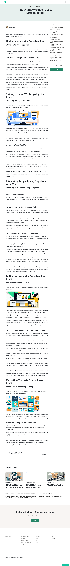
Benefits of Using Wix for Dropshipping (55, 32)
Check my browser (24, 540)
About (37, 540)
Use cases (38, 536)
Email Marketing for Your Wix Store (56, 65)
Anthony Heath (12, 27)
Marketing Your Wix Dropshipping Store (56, 61)
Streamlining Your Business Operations (55, 50)
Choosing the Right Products (55, 37)
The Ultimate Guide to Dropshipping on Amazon (55, 484)
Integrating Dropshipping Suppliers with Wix (56, 42)
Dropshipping (7, 482)
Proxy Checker (23, 544)
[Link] (5, 2)
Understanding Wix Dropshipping (56, 27)
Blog (37, 538)
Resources (21, 1)
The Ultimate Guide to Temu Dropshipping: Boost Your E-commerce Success (14, 485)
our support (38, 493)
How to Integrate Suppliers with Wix (57, 47)
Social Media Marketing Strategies (56, 63)
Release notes (8, 536)
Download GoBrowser (25, 536)
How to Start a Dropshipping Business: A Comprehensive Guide (34, 485)
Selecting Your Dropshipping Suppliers (55, 45)
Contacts (37, 542)
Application (23, 538)
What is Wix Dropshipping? (55, 29)
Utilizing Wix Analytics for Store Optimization (56, 58)
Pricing (27, 1)
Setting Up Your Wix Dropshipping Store (56, 35)
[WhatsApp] (52, 540)
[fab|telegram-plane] (53, 562)
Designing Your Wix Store (55, 39)
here (15, 497)
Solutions (15, 1)
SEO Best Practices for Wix (55, 55)
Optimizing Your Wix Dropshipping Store (56, 53)
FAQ (52, 536)
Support (53, 538)
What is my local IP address (26, 542)
